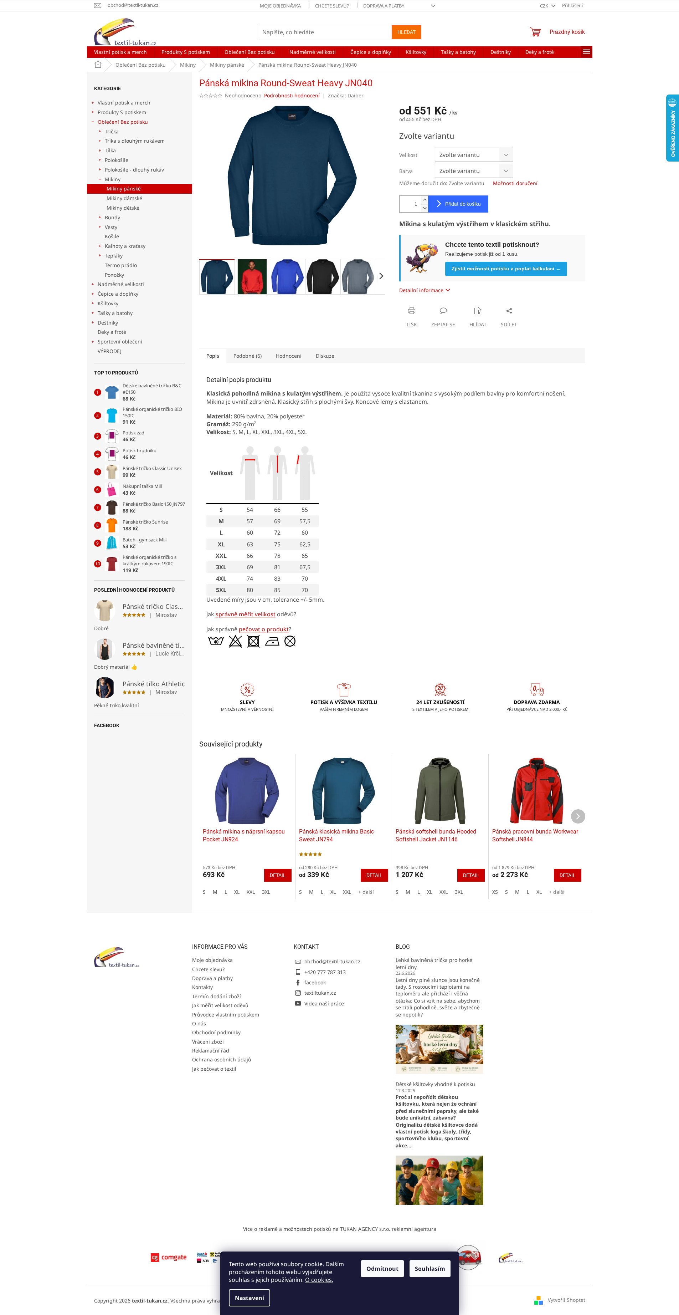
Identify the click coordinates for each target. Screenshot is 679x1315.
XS (495, 891)
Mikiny (112, 179)
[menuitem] (120, 52)
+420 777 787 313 (325, 972)
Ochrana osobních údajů (221, 1059)
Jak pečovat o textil (214, 1068)
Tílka (110, 150)
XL (237, 891)
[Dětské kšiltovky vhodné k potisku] (439, 1179)
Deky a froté (112, 331)
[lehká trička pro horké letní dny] (439, 1048)
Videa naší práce (324, 1003)
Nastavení (249, 1298)
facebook (315, 982)
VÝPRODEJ (110, 351)
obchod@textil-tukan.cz (332, 961)
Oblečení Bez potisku (123, 121)
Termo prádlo (121, 265)
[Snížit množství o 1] (424, 208)
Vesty (111, 227)
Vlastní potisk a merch (124, 102)
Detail (278, 875)
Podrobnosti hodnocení (292, 95)
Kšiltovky (108, 303)
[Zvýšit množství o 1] (424, 200)
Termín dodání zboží (216, 996)
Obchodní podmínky (216, 1032)
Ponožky (114, 274)
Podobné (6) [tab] (247, 355)
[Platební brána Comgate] (168, 1256)
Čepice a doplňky (118, 293)
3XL (266, 891)
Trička (112, 131)
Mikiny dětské (123, 207)
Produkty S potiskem (122, 112)
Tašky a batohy (115, 313)
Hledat (406, 32)
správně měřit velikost (246, 614)
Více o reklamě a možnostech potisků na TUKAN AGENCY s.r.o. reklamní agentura (339, 1228)
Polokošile (116, 160)
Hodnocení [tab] (289, 355)
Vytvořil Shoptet (566, 1299)
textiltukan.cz (320, 992)
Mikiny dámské (124, 198)
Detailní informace (421, 290)
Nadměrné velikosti (121, 284)
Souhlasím (430, 1269)
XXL (251, 891)
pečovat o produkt (264, 629)
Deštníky (108, 322)
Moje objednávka (280, 5)
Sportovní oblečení (120, 341)
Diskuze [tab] (325, 355)
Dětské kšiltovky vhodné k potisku (435, 1084)
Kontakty (202, 987)
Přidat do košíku (463, 204)
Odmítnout (382, 1269)
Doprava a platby (383, 5)
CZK (544, 5)
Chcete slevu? (332, 5)
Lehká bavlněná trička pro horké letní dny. (434, 963)
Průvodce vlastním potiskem (225, 1014)
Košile (112, 236)
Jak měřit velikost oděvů (220, 1005)
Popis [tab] (212, 355)
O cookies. (319, 1280)
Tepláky (114, 255)
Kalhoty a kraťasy (125, 246)
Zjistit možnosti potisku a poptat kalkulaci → (506, 268)
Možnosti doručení (515, 183)
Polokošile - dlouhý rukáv (134, 169)
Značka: (346, 95)
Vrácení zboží (208, 1041)
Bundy (112, 217)
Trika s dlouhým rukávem (135, 140)
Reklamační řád (210, 1050)
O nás (199, 1023)
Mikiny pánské (124, 188)
